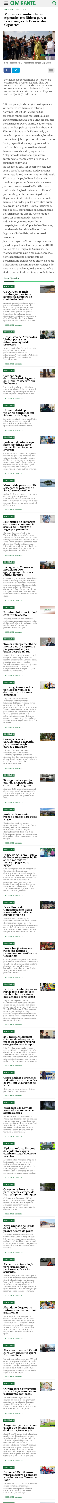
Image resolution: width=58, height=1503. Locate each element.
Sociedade (9, 9)
